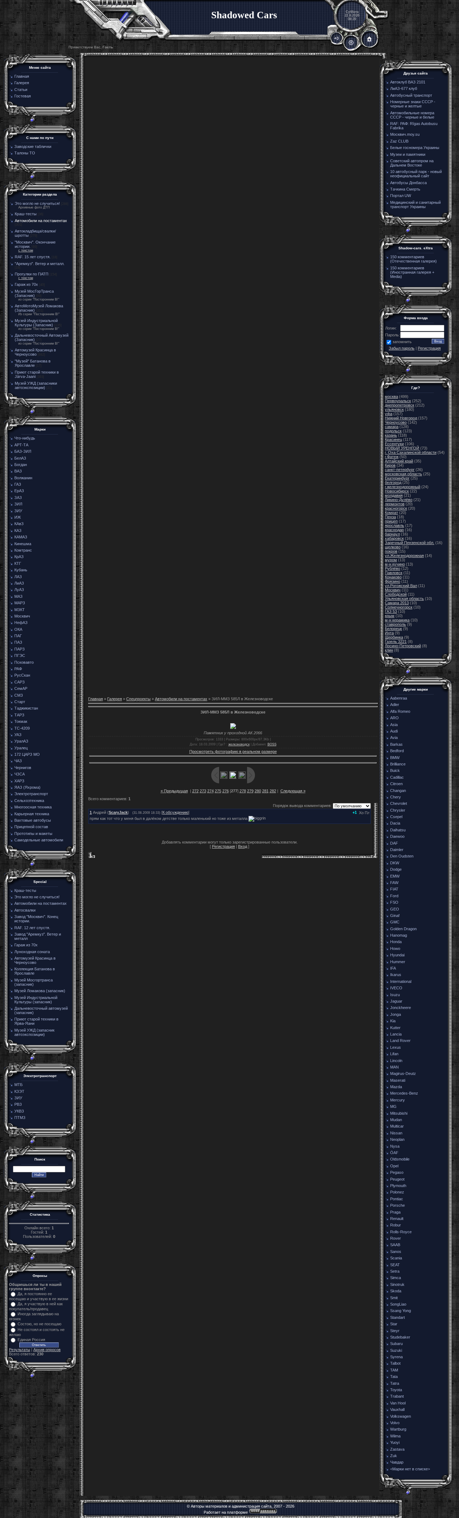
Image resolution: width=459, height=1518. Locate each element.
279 (250, 791)
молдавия (394, 495)
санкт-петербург (400, 469)
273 (203, 791)
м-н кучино (395, 564)
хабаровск (394, 538)
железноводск (239, 744)
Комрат (391, 512)
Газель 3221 (396, 641)
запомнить (402, 342)
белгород (393, 482)
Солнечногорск (398, 607)
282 (273, 791)
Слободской (396, 594)
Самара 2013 (397, 603)
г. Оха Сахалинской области (410, 452)
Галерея (114, 699)
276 (225, 791)
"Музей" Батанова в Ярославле (33, 363)
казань (391, 435)
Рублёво (392, 568)
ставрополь (395, 624)
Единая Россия (31, 1339)
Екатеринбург (397, 478)
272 (195, 791)
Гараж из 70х (26, 284)
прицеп (391, 521)
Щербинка (394, 637)
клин (389, 650)
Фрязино (392, 581)
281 (265, 791)
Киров (390, 465)
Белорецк (393, 628)
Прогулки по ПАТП (31, 274)
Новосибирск (397, 491)
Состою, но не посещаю (39, 1324)
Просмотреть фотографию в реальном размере (233, 751)
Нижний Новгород (401, 418)
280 (258, 791)
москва (391, 396)
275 (218, 791)
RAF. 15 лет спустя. (33, 257)
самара (391, 426)
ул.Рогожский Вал (401, 585)
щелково (393, 547)
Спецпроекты (138, 699)
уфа (388, 414)
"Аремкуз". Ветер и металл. (40, 263)
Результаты (19, 1350)
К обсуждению (175, 812)
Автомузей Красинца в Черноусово (35, 352)
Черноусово (396, 422)
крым (389, 616)
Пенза (390, 517)
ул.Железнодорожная (404, 555)
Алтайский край (399, 461)
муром (391, 560)
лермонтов (394, 504)
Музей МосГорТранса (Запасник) (34, 293)
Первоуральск (398, 401)
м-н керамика (397, 620)
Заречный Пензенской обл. (409, 543)
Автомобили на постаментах (41, 220)
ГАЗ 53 (391, 611)
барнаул (392, 534)
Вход (242, 846)
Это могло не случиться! (37, 203)
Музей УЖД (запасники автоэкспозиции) (36, 385)
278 (243, 791)
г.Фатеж (391, 457)
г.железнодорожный (402, 487)
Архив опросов (47, 1350)
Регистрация (223, 846)
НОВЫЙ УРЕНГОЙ (402, 448)
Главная (95, 699)
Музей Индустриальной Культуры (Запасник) (36, 322)
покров (391, 551)
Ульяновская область (404, 598)
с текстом (25, 250)
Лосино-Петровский (403, 646)
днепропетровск (399, 405)
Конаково (393, 577)
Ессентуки (394, 444)
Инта (389, 633)
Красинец (393, 439)
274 (210, 791)
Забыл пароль (402, 348)
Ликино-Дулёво (398, 500)
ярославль (394, 525)
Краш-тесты (26, 214)
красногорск (396, 508)
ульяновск (394, 409)
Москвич (393, 590)
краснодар (394, 530)
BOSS (272, 744)
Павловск (393, 573)
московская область (403, 474)
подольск (393, 431)
